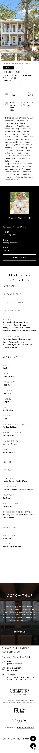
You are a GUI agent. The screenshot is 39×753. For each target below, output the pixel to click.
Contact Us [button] (19, 632)
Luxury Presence (25, 727)
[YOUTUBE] (25, 721)
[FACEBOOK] (14, 721)
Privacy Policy (29, 739)
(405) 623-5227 (9, 235)
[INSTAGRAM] (19, 721)
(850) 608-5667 (12, 670)
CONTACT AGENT (19, 257)
